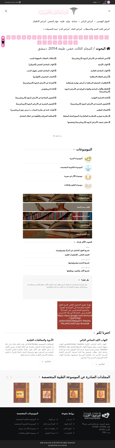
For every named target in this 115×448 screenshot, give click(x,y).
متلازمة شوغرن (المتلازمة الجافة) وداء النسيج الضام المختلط (85, 116)
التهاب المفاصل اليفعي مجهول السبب (40, 71)
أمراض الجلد (76, 29)
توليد (68, 21)
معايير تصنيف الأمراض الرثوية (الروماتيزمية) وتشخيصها (87, 122)
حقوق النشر (67, 428)
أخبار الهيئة (68, 424)
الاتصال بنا (68, 433)
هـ (49, 42)
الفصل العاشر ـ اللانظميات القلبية (77, 255)
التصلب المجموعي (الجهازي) (43, 77)
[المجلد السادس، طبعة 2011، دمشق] (21, 393)
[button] (11, 377)
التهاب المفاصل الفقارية (99, 71)
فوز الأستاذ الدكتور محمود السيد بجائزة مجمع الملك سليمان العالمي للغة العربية (74, 2)
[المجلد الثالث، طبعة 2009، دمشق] (102, 393)
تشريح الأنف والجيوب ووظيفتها (78, 271)
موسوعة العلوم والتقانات (73, 185)
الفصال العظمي (102, 110)
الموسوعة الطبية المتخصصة (26, 419)
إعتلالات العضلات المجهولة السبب (41, 58)
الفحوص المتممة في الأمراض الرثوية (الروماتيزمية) (89, 104)
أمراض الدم (64, 29)
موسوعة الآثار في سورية (73, 176)
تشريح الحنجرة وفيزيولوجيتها (78, 263)
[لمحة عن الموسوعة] (109, 11)
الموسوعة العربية (76, 158)
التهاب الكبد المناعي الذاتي (93, 340)
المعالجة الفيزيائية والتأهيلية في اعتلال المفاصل (36, 116)
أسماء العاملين (50, 433)
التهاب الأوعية (103, 65)
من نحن (69, 419)
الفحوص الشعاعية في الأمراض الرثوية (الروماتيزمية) (34, 98)
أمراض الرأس (86, 21)
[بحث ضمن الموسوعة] (6, 11)
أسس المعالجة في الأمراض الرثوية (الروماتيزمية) (90, 58)
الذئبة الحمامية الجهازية (99, 98)
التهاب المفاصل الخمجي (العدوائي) (41, 65)
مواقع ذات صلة (50, 428)
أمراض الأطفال (39, 21)
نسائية (74, 21)
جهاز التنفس (53, 21)
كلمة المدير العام (49, 424)
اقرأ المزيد (101, 364)
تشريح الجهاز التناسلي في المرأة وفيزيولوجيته (72, 250)
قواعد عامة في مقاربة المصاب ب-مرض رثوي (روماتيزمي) (32, 110)
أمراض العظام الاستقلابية (99, 77)
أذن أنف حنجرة (85, 259)
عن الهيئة (52, 419)
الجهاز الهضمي (102, 21)
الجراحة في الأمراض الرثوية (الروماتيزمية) (38, 83)
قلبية (62, 21)
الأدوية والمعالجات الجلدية (40, 340)
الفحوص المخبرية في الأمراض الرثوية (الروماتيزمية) (35, 104)
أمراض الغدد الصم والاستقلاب (96, 29)
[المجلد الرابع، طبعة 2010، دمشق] (75, 393)
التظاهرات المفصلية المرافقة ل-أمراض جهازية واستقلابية (87, 83)
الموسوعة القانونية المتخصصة (71, 167)
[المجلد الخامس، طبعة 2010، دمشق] (48, 393)
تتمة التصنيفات (51, 29)
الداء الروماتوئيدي (47, 89)
